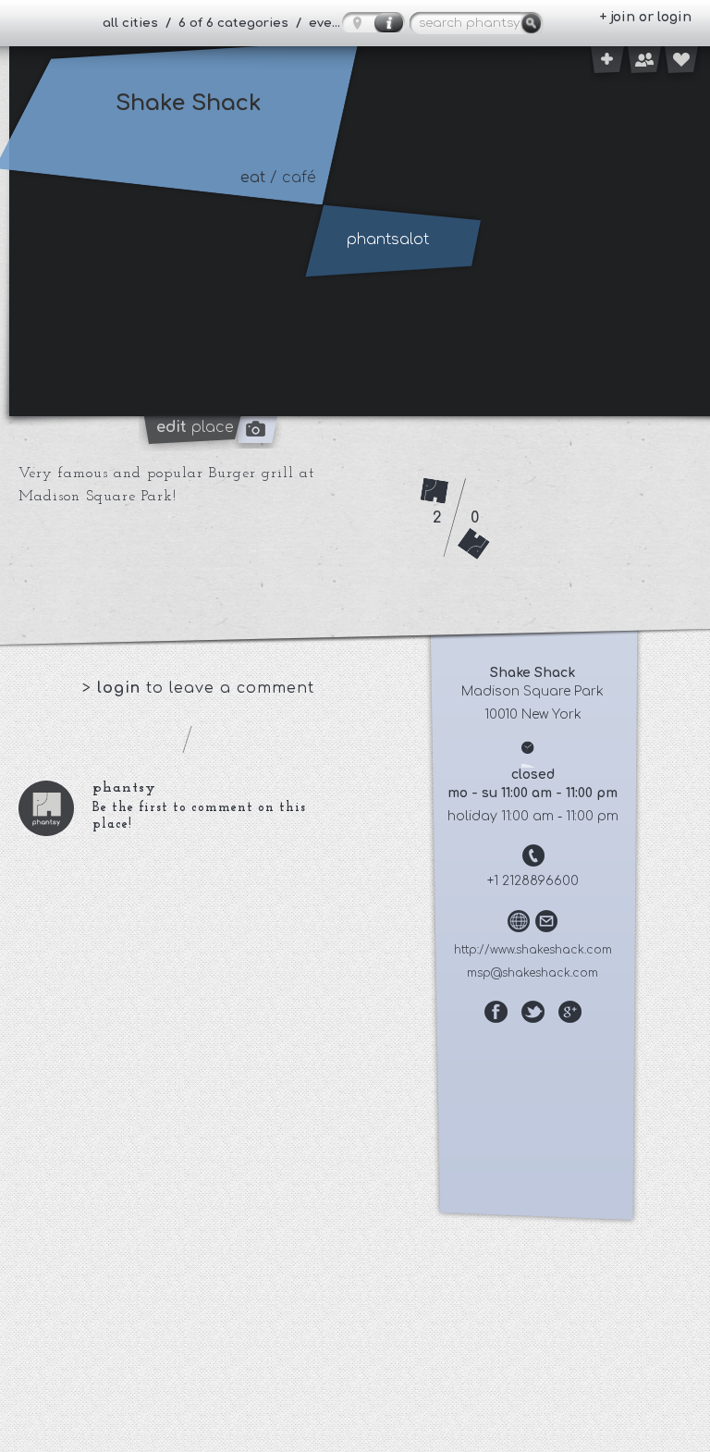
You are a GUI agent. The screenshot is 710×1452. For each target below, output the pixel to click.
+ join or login (645, 17)
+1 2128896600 (533, 881)
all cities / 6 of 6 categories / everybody (230, 23)
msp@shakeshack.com (532, 972)
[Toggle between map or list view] (373, 22)
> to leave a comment (198, 688)
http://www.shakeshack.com (533, 949)
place (195, 427)
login (121, 688)
